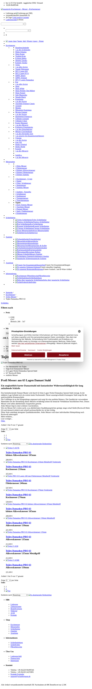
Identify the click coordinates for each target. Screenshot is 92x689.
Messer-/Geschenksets (23, 132)
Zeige (3, 429)
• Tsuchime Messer (22, 207)
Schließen (5, 303)
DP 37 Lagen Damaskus (24, 80)
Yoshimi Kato (20, 56)
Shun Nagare (20, 93)
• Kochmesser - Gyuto (23, 179)
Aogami (18, 106)
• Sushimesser (20, 196)
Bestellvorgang (16, 609)
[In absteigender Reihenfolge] (40, 444)
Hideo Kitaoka (20, 52)
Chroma (18, 138)
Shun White (19, 89)
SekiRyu (18, 155)
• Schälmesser (20, 194)
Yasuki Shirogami (22, 69)
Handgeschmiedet (22, 48)
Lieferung (14, 604)
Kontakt (14, 615)
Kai (16, 82)
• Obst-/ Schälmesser (23, 183)
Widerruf (14, 611)
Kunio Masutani (21, 123)
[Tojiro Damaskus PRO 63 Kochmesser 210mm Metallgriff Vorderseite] (33, 462)
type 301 (18, 142)
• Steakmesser (20, 185)
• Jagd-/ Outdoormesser (24, 211)
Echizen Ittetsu (20, 58)
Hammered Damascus (23, 116)
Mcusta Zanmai (21, 112)
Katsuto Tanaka (21, 63)
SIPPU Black (20, 76)
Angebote (9, 263)
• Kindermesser (21, 213)
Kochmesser (10, 45)
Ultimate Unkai (21, 121)
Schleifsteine (10, 218)
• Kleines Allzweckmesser (25, 170)
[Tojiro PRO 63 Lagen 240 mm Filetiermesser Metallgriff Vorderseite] (32, 476)
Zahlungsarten (16, 607)
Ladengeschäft (11, 20)
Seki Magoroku (21, 95)
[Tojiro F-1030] (12, 546)
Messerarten (10, 162)
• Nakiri (18, 181)
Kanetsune (19, 99)
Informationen (11, 274)
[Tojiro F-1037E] (12, 448)
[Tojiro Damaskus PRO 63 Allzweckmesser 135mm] (26, 532)
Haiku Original (21, 144)
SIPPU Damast (21, 78)
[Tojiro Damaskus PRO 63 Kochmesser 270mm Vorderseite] (29, 490)
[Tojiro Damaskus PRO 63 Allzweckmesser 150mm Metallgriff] (30, 518)
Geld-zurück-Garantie (20, 17)
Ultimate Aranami (22, 119)
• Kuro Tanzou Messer (23, 205)
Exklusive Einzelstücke (24, 127)
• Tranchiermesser (22, 200)
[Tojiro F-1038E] (12, 560)
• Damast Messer (21, 209)
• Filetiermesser (21, 168)
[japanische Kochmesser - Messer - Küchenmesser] (20, 9)
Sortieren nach (6, 444)
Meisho (18, 108)
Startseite (9, 292)
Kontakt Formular (17, 674)
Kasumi (18, 149)
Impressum (15, 661)
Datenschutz (15, 658)
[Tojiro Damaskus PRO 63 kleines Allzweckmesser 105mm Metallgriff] (33, 504)
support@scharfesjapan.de (20, 676)
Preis (8, 313)
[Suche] (25, 24)
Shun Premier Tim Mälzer (25, 91)
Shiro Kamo (20, 54)
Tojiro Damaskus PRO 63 (18, 452)
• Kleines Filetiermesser (24, 172)
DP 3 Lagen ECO (22, 73)
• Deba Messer (20, 166)
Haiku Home (20, 147)
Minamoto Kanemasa (23, 110)
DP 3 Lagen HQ (21, 71)
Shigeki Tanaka (21, 61)
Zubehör (9, 237)
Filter (3, 421)
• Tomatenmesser (21, 198)
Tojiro (17, 65)
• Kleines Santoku (22, 175)
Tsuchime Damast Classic (25, 104)
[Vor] (8, 440)
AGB (13, 613)
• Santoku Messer (22, 188)
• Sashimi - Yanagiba (23, 192)
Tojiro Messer (11, 297)
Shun (17, 86)
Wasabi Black (20, 97)
